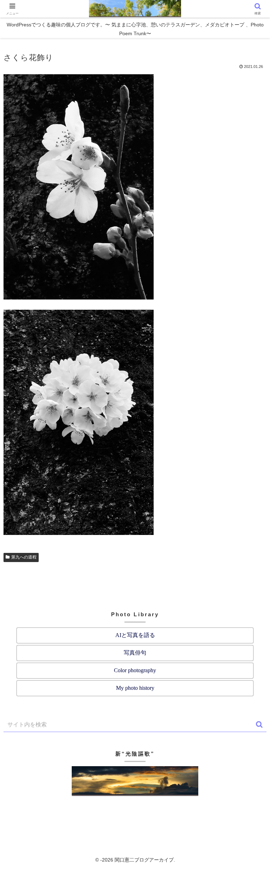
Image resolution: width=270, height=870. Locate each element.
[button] (259, 724)
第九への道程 (24, 557)
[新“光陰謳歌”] (135, 781)
